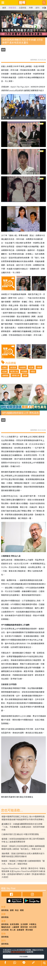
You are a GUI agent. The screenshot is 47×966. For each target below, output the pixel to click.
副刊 (37, 8)
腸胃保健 (24, 927)
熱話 (17, 910)
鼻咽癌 (5, 375)
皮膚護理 (20, 929)
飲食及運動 (14, 924)
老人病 (12, 929)
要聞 (12, 910)
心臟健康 (15, 927)
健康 (4, 8)
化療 (31, 367)
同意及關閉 (23, 956)
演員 (5, 367)
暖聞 (22, 910)
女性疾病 (5, 929)
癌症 (33, 371)
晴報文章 (16, 375)
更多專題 (29, 929)
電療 (39, 367)
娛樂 (3, 50)
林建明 (23, 367)
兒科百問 (32, 927)
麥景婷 (13, 367)
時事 (31, 8)
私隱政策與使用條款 (18, 952)
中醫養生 (32, 924)
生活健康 (24, 924)
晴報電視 (12, 8)
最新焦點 (5, 910)
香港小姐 (14, 371)
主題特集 (22, 8)
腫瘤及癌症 (5, 927)
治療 (5, 371)
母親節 (24, 371)
